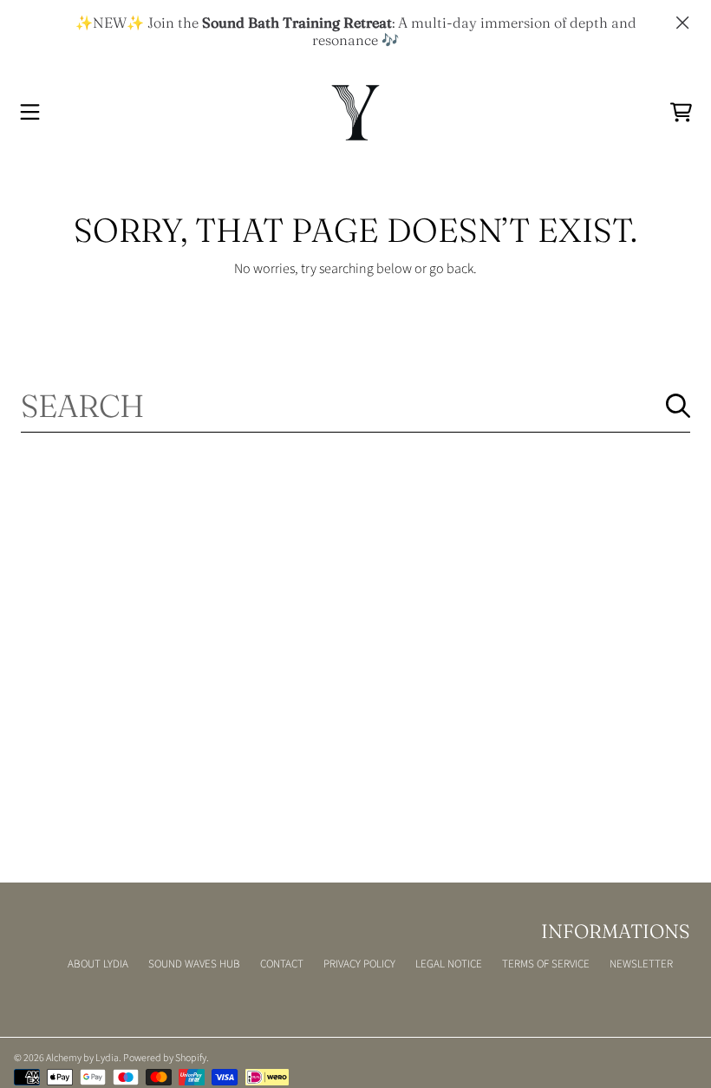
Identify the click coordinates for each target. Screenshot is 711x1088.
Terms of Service (546, 964)
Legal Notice (448, 964)
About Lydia (98, 964)
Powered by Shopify (164, 1058)
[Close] (682, 22)
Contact (281, 964)
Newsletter (641, 964)
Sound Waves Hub (194, 964)
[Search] (678, 406)
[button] (30, 113)
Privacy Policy (359, 964)
